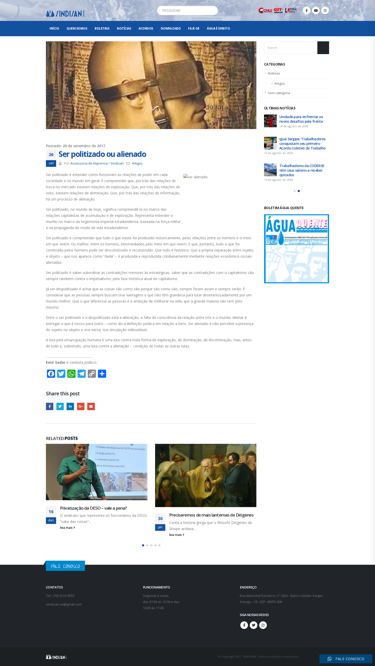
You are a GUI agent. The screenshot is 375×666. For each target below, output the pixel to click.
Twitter (60, 406)
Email (91, 406)
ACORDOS (146, 28)
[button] (143, 549)
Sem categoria (279, 93)
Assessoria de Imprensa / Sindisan (97, 163)
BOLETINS (102, 28)
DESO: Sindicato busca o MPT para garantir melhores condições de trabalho (303, 179)
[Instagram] (325, 10)
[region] (309, 626)
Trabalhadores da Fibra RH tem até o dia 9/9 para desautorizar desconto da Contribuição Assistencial (293, 150)
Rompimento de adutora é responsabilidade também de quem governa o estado (303, 121)
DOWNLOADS (171, 28)
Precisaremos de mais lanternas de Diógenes (102, 515)
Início (54, 28)
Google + (80, 406)
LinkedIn (70, 406)
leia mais (67, 535)
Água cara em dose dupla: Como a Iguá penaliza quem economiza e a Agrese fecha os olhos (212, 513)
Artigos (137, 163)
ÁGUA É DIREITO (218, 28)
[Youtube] (316, 10)
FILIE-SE (193, 28)
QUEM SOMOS (77, 28)
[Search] (213, 10)
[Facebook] (306, 10)
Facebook (49, 406)
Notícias (124, 28)
